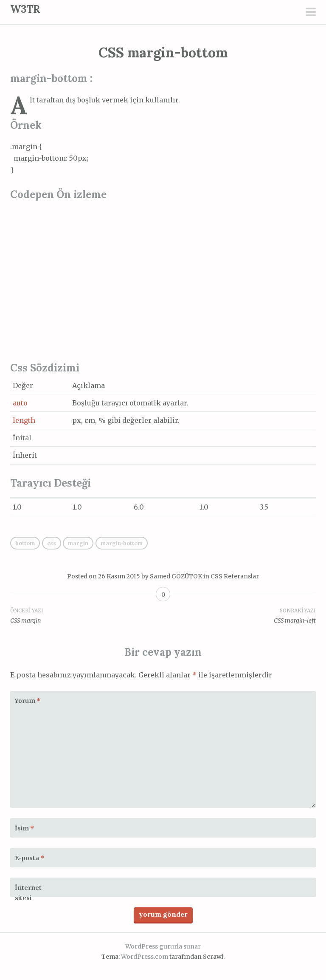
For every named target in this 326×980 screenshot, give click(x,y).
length (24, 420)
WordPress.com (144, 956)
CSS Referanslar (235, 576)
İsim (24, 828)
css (51, 543)
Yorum (27, 701)
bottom (25, 543)
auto (20, 403)
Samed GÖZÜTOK (176, 576)
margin (78, 543)
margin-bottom (122, 543)
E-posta (29, 858)
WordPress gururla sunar (163, 946)
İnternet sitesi (28, 893)
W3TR (25, 9)
